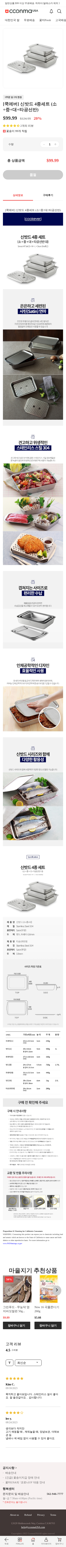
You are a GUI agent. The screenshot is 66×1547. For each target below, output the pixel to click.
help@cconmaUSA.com (33, 1527)
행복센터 (8, 1488)
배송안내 (10, 1472)
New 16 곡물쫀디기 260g (46, 1309)
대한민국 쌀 (12, 20)
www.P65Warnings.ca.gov (12, 1243)
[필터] (9, 1363)
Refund (28, 1515)
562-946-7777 (55, 1493)
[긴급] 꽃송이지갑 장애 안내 (22, 1477)
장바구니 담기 (16, 1325)
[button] (11, 125)
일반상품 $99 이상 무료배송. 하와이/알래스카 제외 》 (33, 3)
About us (14, 1515)
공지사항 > (10, 1467)
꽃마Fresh (45, 20)
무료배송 (29, 20)
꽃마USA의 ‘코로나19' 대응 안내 (25, 1482)
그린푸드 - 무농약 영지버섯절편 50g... (16, 1309)
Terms (53, 1515)
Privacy (41, 1515)
